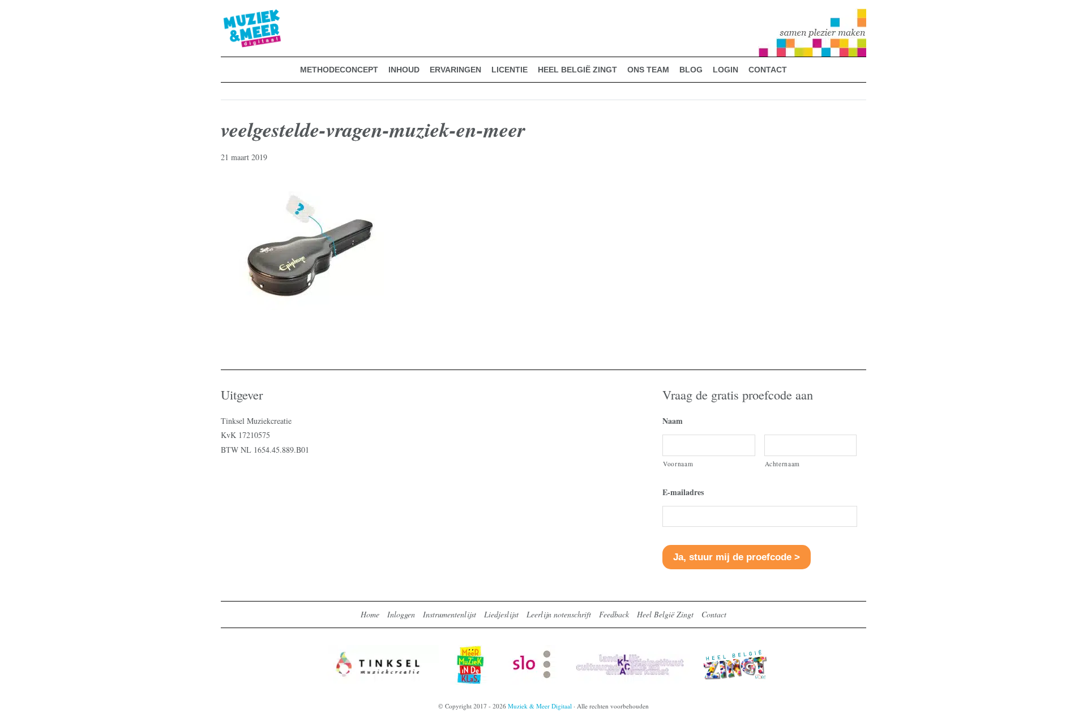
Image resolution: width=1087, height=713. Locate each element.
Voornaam (678, 463)
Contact (713, 614)
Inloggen (401, 614)
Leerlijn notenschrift (559, 614)
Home (370, 614)
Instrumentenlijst (449, 614)
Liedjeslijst (501, 614)
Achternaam (783, 463)
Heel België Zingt (665, 614)
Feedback (614, 614)
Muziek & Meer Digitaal (234, 15)
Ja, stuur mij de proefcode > (736, 557)
